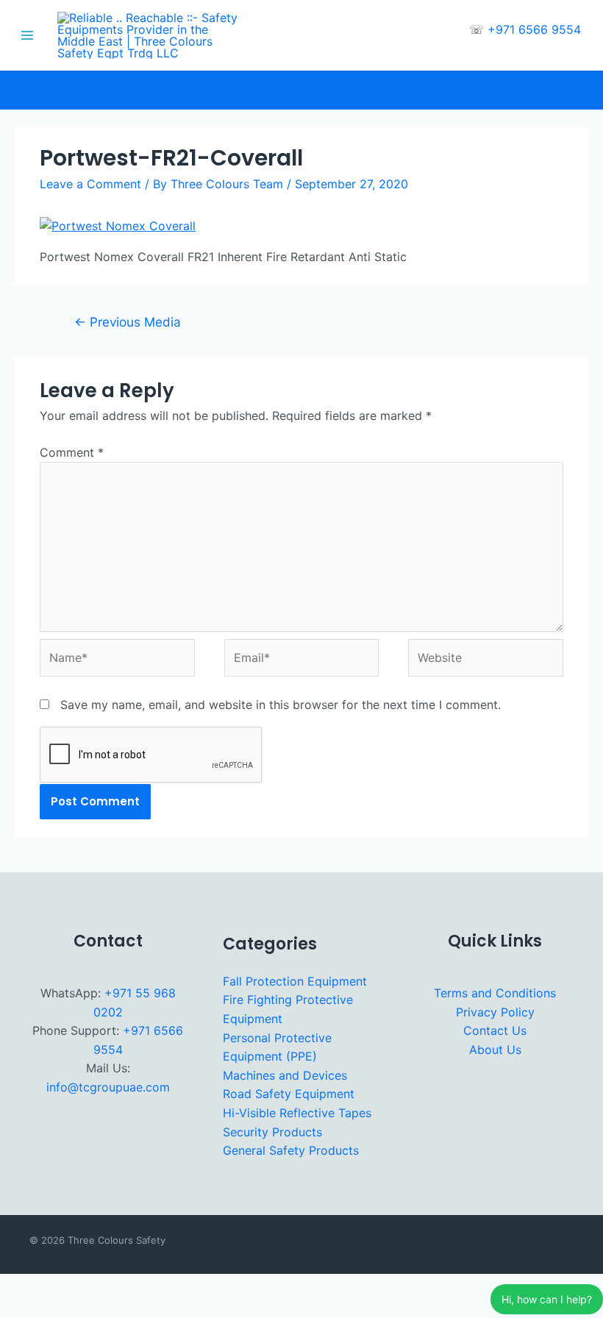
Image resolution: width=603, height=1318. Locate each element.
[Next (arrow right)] (56, 1309)
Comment (72, 452)
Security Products (272, 1132)
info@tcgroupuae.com (108, 1087)
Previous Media (127, 322)
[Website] (485, 660)
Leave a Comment (90, 184)
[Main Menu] (27, 35)
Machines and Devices (285, 1075)
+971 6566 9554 (534, 29)
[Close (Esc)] (134, 1287)
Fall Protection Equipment (295, 981)
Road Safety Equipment (288, 1093)
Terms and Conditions (495, 993)
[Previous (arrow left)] (17, 1309)
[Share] (95, 1287)
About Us (495, 1049)
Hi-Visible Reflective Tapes (297, 1112)
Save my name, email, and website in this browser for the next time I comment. (280, 704)
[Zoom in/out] (17, 1287)
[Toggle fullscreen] (56, 1287)
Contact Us (495, 1030)
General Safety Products (291, 1150)
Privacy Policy (495, 1012)
